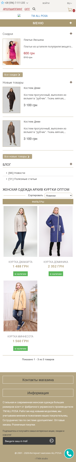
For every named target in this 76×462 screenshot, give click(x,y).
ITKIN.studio (42, 458)
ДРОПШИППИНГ (12, 9)
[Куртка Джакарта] (20, 231)
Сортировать (35, 195)
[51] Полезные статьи (22, 179)
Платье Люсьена (34, 39)
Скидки (8, 34)
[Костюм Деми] (11, 100)
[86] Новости (16, 173)
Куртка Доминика (56, 262)
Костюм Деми (32, 88)
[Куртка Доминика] (56, 231)
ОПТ (27, 9)
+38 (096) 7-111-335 (14, 2)
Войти (46, 3)
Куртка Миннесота (20, 336)
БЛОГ (7, 164)
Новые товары (13, 82)
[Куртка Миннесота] (20, 306)
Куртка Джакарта (20, 262)
